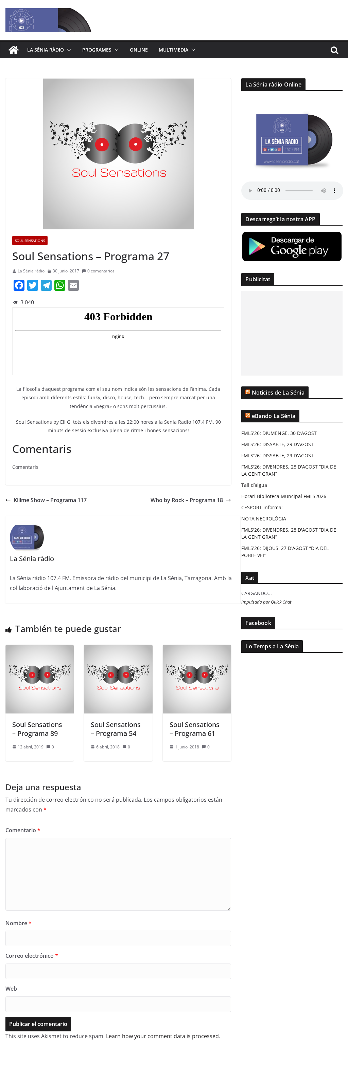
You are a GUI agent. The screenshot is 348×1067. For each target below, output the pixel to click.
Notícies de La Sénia (278, 392)
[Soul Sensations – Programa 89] (39, 649)
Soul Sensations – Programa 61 (195, 729)
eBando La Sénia (273, 416)
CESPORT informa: (262, 507)
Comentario (22, 830)
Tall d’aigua (254, 485)
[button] (67, 50)
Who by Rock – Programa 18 (187, 500)
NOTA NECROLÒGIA (263, 518)
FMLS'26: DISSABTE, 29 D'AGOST (277, 444)
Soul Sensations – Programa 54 (116, 729)
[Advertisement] (292, 333)
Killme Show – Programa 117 (50, 500)
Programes (96, 49)
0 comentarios (101, 271)
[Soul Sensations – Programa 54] (118, 649)
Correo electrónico (31, 955)
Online (139, 49)
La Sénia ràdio (45, 49)
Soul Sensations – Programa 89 (37, 729)
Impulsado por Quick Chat (266, 602)
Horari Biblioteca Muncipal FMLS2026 (283, 496)
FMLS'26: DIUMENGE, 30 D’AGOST (279, 433)
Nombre (18, 923)
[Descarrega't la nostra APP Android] (292, 235)
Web (11, 988)
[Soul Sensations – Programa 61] (197, 649)
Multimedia (173, 49)
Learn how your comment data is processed (162, 1036)
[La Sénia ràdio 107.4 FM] (13, 50)
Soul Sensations (30, 240)
